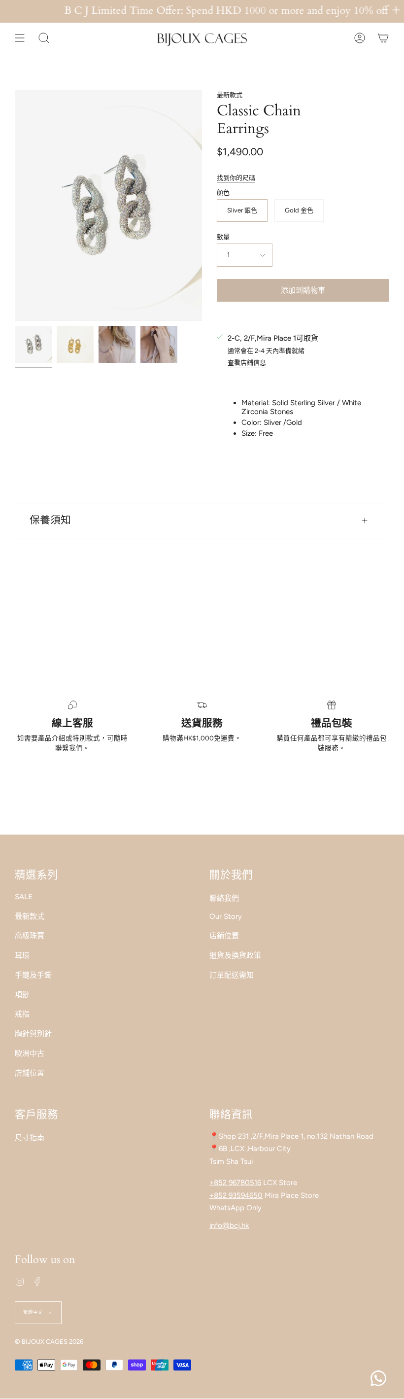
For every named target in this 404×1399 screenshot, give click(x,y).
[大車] (383, 38)
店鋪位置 (224, 935)
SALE (24, 896)
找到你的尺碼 (236, 177)
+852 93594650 (236, 1195)
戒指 (22, 1014)
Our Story (225, 916)
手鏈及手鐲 (33, 975)
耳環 (22, 955)
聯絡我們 (224, 898)
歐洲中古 (29, 1053)
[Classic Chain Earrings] (33, 344)
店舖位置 (29, 1073)
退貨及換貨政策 (235, 955)
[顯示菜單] (19, 38)
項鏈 (22, 994)
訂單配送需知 (231, 975)
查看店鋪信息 (247, 362)
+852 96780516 (235, 1182)
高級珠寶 (29, 935)
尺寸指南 (29, 1137)
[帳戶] (360, 38)
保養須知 (50, 520)
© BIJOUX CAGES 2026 (49, 1341)
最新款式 (229, 95)
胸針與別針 (33, 1033)
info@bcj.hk (229, 1225)
